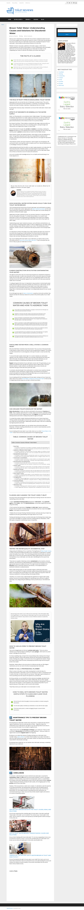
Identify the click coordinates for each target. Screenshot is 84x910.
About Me (8, 2)
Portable (61, 83)
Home (9, 19)
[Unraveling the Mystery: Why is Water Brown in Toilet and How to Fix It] (20, 854)
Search (67, 34)
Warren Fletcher (14, 36)
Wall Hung (61, 85)
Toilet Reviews (10, 908)
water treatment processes (38, 209)
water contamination (28, 293)
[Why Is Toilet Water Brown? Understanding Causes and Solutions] (20, 831)
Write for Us (27, 2)
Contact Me (21, 2)
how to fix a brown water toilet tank (28, 240)
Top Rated (61, 72)
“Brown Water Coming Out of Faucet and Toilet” (33, 378)
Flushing (61, 74)
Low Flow (61, 81)
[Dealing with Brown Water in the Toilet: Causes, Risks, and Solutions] (23, 808)
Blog (42, 19)
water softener (21, 736)
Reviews (36, 19)
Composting (61, 75)
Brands (28, 19)
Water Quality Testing (46, 551)
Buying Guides (18, 19)
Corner (60, 79)
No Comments (29, 36)
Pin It (3, 24)
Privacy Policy (14, 2)
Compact (61, 77)
